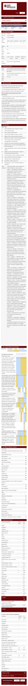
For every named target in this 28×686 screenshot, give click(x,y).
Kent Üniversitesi (7, 680)
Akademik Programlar (6, 20)
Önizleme (17, 680)
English (17, 12)
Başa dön (22, 680)
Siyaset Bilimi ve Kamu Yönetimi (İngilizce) (11, 23)
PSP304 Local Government (8, 17)
